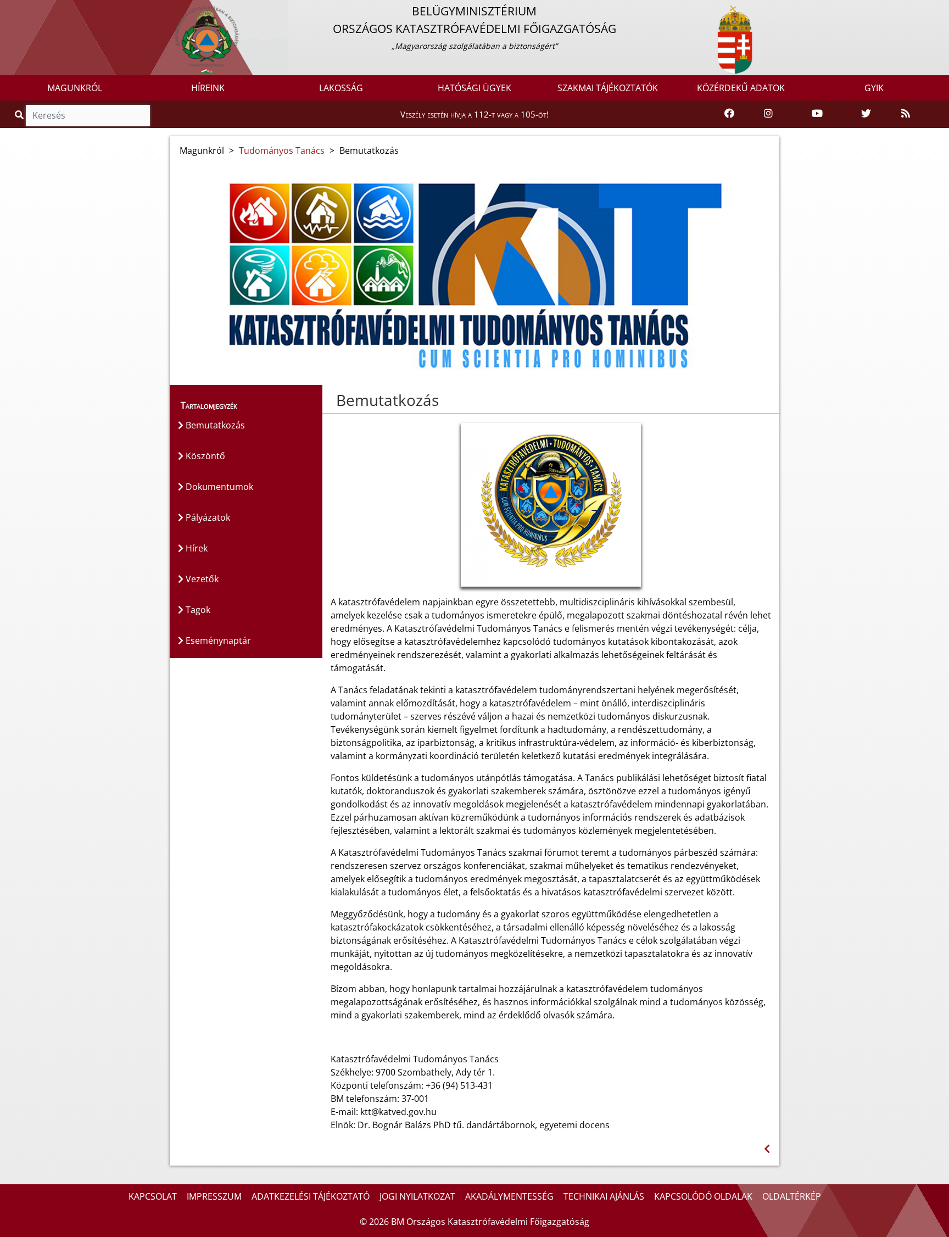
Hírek (195, 548)
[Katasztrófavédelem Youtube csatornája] (817, 113)
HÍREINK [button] (208, 88)
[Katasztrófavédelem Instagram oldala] (768, 113)
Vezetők (201, 579)
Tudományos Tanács (282, 150)
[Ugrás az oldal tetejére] (331, 400)
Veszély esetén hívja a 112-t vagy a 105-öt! (474, 114)
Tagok (196, 610)
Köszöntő (204, 456)
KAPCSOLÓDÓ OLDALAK (703, 1196)
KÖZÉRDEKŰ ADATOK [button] (741, 88)
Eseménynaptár (217, 640)
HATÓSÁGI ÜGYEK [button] (474, 88)
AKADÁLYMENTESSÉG (509, 1196)
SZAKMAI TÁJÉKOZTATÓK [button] (607, 88)
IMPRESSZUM (214, 1196)
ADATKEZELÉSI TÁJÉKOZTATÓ (311, 1196)
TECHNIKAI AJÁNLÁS (603, 1196)
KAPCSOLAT (153, 1196)
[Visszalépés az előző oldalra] (767, 1148)
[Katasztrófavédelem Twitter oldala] (866, 113)
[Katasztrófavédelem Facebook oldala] (729, 113)
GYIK (874, 88)
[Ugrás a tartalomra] (20, 9)
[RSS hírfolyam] (905, 113)
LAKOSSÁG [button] (341, 88)
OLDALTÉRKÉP (791, 1196)
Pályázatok (206, 517)
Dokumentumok (218, 487)
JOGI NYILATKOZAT (417, 1196)
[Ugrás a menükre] (8, 9)
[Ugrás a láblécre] (32, 9)
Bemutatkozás (214, 425)
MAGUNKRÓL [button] (74, 88)
